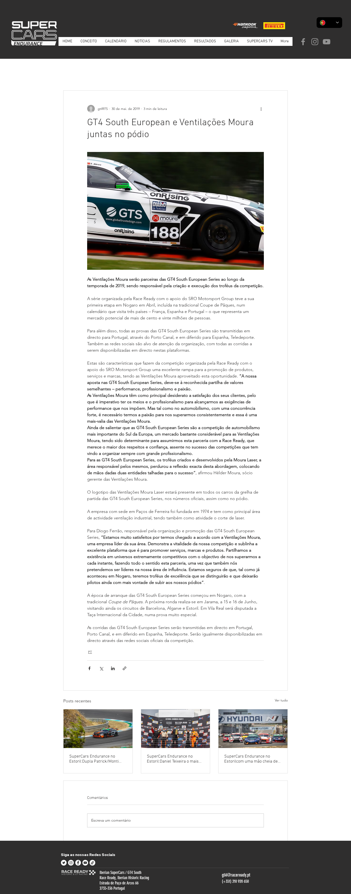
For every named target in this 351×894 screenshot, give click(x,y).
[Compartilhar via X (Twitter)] (101, 668)
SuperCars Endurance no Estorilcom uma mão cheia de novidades (251, 759)
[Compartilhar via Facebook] (89, 668)
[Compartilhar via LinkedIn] (113, 668)
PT (93, 76)
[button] (281, 76)
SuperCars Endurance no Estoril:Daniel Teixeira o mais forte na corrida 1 (173, 759)
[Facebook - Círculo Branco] (78, 863)
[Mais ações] (261, 109)
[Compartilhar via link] (124, 668)
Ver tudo (281, 700)
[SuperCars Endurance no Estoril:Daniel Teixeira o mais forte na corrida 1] (175, 728)
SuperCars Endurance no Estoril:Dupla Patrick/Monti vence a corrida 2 (94, 759)
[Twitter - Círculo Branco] (64, 863)
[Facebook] (303, 41)
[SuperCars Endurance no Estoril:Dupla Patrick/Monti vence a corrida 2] (98, 728)
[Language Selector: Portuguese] (329, 22)
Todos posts (72, 76)
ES (106, 76)
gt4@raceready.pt (236, 875)
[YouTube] (326, 41)
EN (119, 76)
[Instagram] (314, 41)
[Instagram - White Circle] (71, 863)
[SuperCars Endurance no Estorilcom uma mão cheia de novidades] (252, 728)
